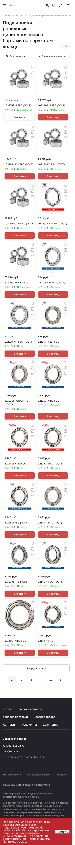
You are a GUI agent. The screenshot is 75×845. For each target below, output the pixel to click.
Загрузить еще (36, 668)
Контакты (9, 724)
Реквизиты (29, 724)
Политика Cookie (14, 841)
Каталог (8, 709)
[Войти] (61, 5)
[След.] (61, 679)
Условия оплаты (30, 709)
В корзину (53, 117)
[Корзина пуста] (68, 5)
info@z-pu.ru (10, 751)
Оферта (61, 774)
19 (50, 679)
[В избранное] (32, 67)
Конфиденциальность (39, 774)
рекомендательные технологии (20, 796)
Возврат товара (44, 717)
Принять (62, 831)
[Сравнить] (32, 72)
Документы (50, 724)
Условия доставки (15, 717)
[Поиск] (54, 5)
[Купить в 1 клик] (65, 78)
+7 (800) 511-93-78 (13, 745)
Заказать (19, 117)
